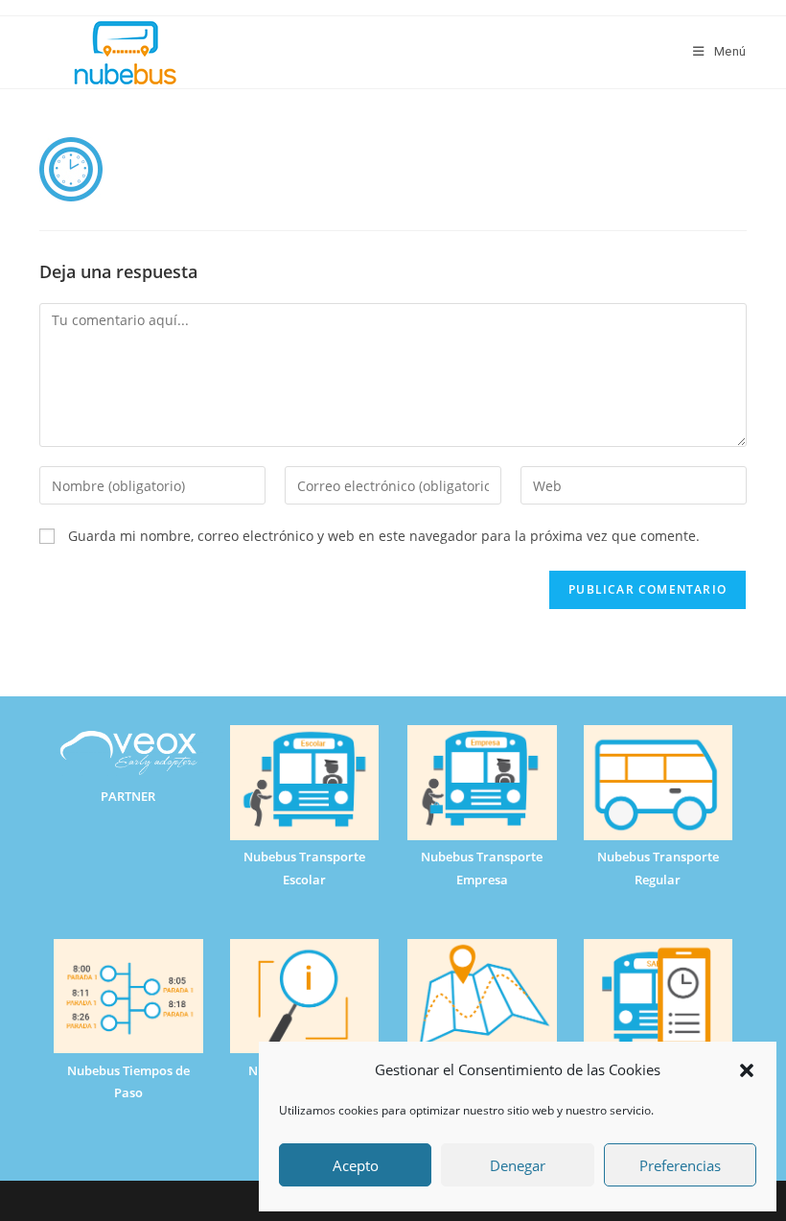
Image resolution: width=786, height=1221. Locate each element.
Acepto (356, 1165)
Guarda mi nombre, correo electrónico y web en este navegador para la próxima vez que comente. (384, 536)
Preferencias (680, 1165)
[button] (746, 1070)
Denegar (517, 1165)
